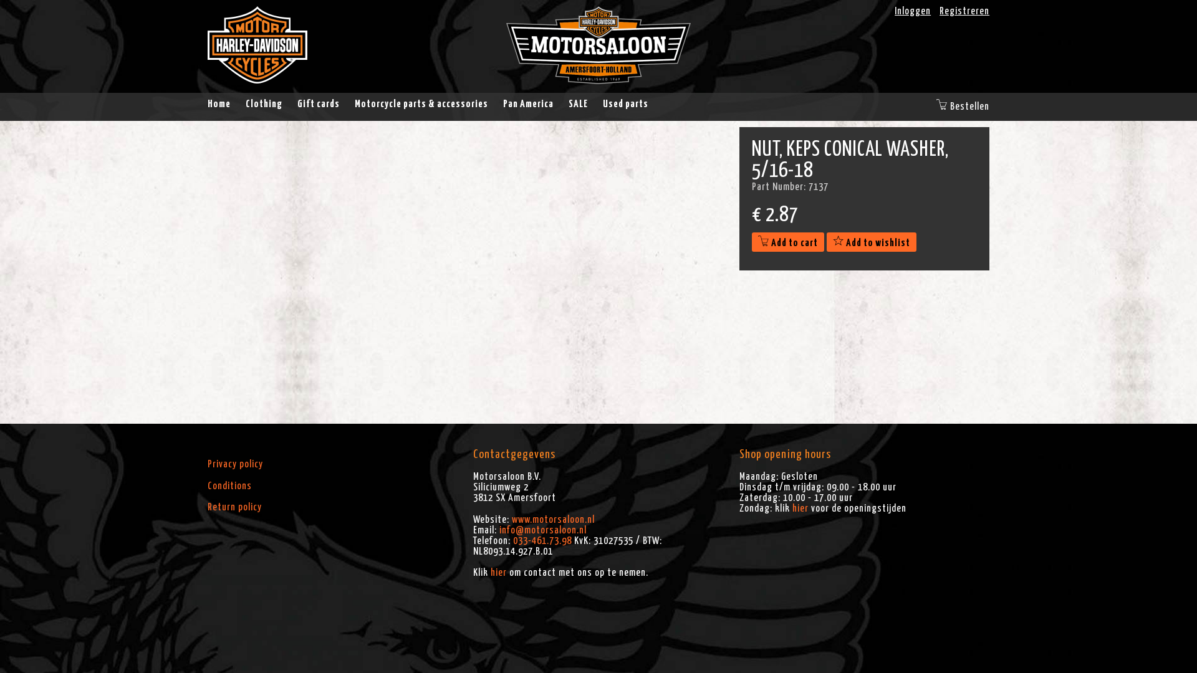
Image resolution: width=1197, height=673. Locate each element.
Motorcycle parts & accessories (421, 104)
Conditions (230, 486)
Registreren (964, 11)
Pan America (528, 104)
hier (499, 573)
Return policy (235, 507)
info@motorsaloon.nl (543, 530)
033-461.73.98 (542, 541)
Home (219, 104)
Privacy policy (235, 464)
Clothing (264, 104)
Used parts (625, 104)
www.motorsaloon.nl (553, 520)
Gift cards (318, 104)
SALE (578, 104)
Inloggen (913, 11)
